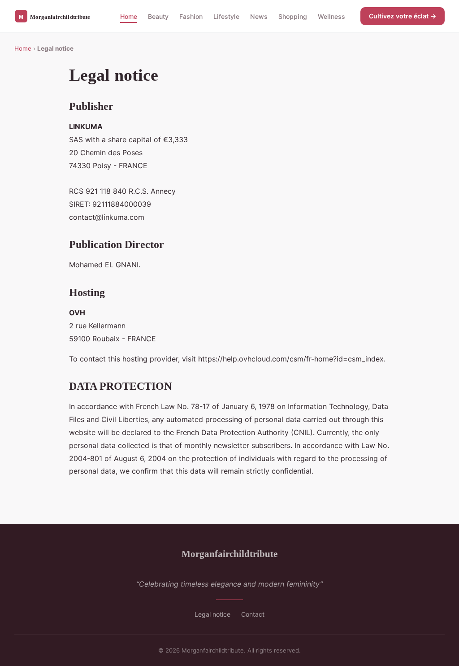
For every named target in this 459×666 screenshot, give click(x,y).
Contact (252, 614)
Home (128, 16)
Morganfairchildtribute (229, 553)
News (259, 16)
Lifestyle (226, 16)
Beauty (158, 16)
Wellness (331, 16)
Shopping (292, 16)
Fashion (191, 16)
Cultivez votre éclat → (402, 16)
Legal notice (212, 614)
